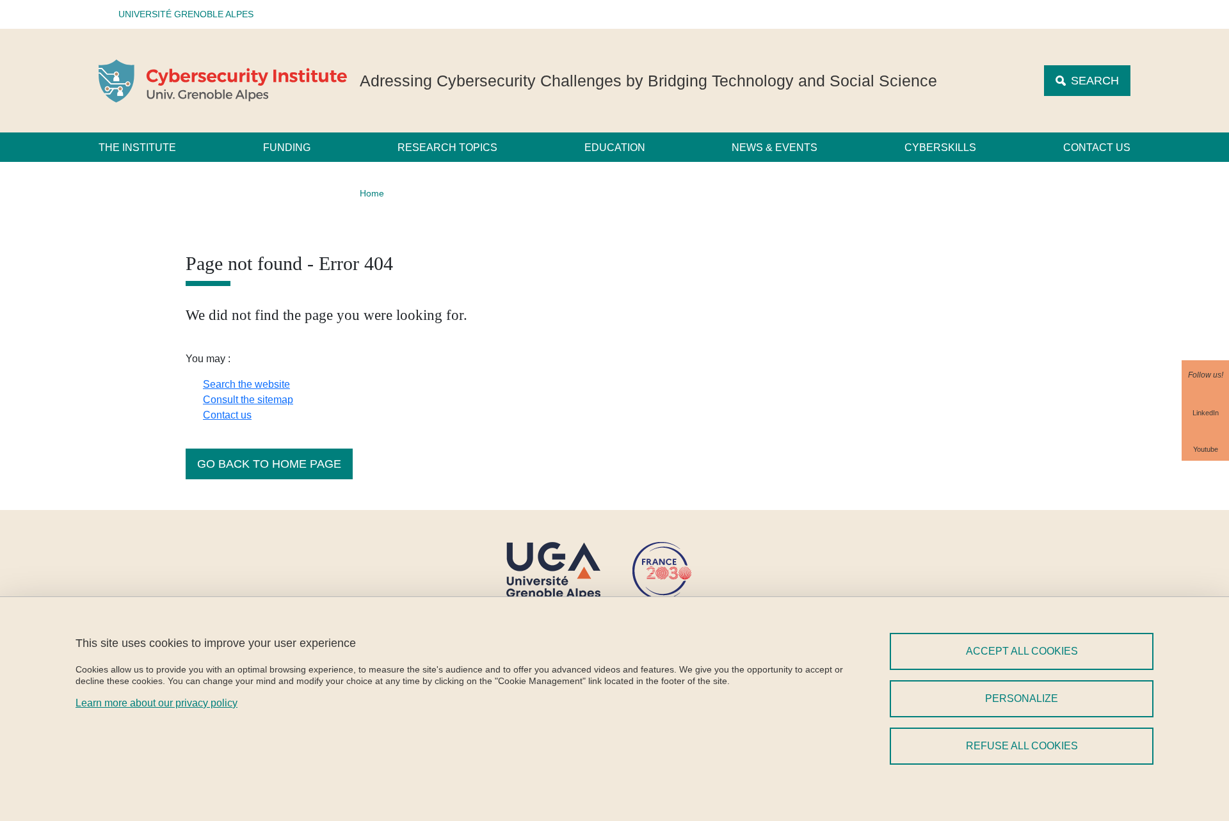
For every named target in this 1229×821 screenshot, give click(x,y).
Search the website (246, 384)
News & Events (774, 147)
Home (372, 193)
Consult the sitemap (248, 399)
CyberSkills (940, 147)
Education (614, 147)
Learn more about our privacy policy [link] (156, 702)
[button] (182, 14)
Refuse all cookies (1022, 745)
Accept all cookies (1022, 651)
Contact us (1096, 147)
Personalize (1021, 698)
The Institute (137, 147)
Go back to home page (269, 464)
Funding (286, 147)
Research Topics (447, 147)
